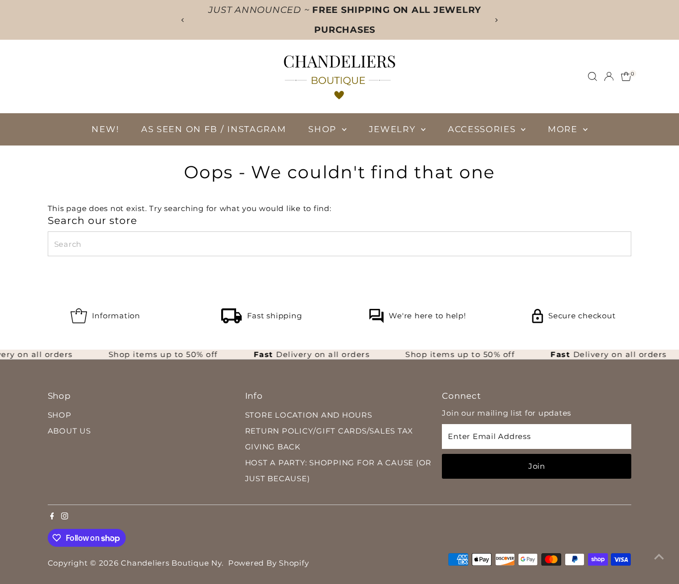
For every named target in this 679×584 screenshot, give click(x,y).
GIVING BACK (273, 446)
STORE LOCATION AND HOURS (308, 415)
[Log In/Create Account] (608, 76)
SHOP (324, 129)
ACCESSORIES (483, 129)
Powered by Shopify (268, 563)
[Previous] (183, 20)
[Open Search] (592, 76)
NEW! (105, 129)
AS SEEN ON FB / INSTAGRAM (213, 129)
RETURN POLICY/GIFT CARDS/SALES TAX (329, 431)
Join (536, 466)
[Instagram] (65, 517)
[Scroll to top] (659, 557)
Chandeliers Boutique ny (171, 563)
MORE (564, 129)
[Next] (496, 20)
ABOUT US (69, 431)
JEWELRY (394, 129)
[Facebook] (52, 517)
